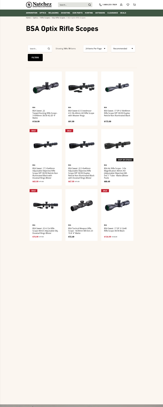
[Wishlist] (128, 4)
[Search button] (89, 5)
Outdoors (100, 13)
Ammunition (31, 13)
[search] (48, 48)
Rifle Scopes (45, 18)
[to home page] (39, 5)
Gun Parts (78, 13)
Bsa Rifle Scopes (58, 18)
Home (28, 18)
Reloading (53, 13)
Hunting (89, 13)
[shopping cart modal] (134, 4)
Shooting (65, 13)
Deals (123, 13)
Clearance (112, 13)
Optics (43, 13)
